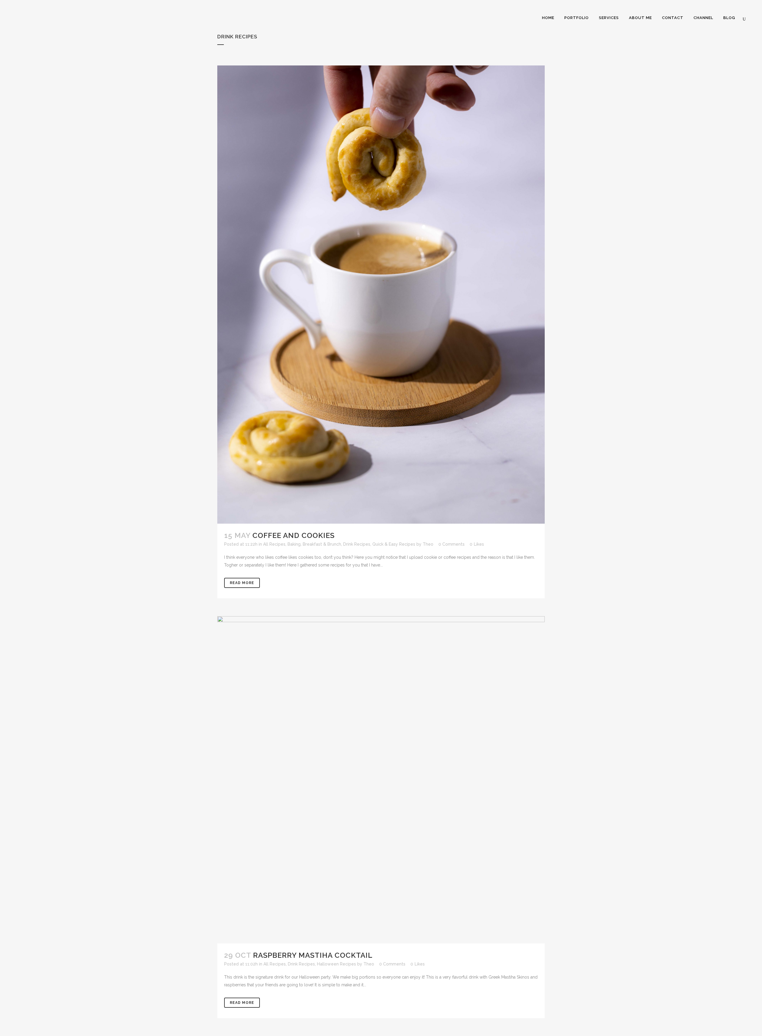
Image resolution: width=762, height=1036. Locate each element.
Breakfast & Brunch (322, 544)
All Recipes (274, 544)
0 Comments (451, 544)
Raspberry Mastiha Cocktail (313, 955)
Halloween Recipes (336, 964)
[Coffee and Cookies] (381, 294)
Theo (428, 544)
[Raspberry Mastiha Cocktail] (381, 779)
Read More (242, 583)
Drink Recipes (356, 544)
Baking (294, 544)
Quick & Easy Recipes (393, 544)
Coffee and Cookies (293, 535)
